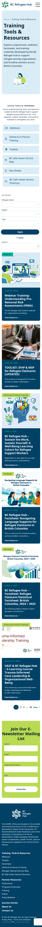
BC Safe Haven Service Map (21, 160)
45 (31, 707)
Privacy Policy (7, 919)
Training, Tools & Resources (16, 853)
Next (35, 707)
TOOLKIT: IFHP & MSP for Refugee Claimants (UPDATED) (20, 371)
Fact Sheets (15, 170)
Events (5, 894)
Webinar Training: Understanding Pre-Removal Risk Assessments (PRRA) (19, 300)
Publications (7, 883)
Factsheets (8, 474)
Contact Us (7, 910)
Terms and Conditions (22, 919)
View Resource (11, 317)
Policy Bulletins (8, 897)
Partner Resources (11, 879)
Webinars (15, 128)
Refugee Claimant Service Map (15, 871)
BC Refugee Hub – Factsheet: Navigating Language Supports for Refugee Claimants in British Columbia (21, 521)
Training (5, 890)
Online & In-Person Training (19, 138)
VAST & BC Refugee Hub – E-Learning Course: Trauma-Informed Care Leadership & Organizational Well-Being (21, 674)
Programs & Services (11, 887)
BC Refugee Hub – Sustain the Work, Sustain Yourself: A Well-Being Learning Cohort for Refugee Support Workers (19, 444)
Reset (21, 238)
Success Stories (10, 902)
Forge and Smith (22, 922)
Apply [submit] (20, 232)
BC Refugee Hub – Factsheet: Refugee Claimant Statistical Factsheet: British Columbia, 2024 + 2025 (20, 597)
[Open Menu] (37, 4)
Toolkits (14, 149)
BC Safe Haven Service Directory (22, 181)
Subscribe (21, 789)
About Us (6, 906)
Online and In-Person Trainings (16, 395)
